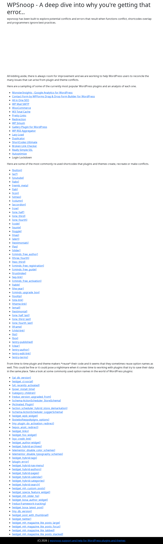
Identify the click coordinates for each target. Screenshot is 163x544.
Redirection (19, 119)
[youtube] (18, 178)
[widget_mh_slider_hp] (25, 496)
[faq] (15, 246)
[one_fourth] (19, 220)
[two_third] (18, 262)
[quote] (16, 227)
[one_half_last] (20, 315)
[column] (17, 200)
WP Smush (18, 123)
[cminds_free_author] (25, 254)
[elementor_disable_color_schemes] (33, 450)
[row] (15, 208)
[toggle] (16, 231)
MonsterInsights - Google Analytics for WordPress (42, 92)
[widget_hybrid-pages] (25, 473)
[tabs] (15, 181)
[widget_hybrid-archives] (27, 446)
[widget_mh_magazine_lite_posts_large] (36, 522)
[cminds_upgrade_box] (25, 292)
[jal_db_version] (21, 377)
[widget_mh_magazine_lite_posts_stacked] (37, 534)
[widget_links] (20, 431)
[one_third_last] (21, 319)
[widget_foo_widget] (24, 435)
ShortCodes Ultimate (24, 142)
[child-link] (18, 330)
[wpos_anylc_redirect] (25, 427)
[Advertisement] (81, 49)
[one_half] (18, 212)
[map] (15, 235)
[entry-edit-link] (21, 353)
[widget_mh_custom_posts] (28, 488)
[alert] (15, 239)
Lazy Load (18, 134)
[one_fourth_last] (22, 323)
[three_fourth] (20, 258)
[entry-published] (22, 342)
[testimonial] (19, 311)
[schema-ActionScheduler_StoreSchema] (36, 400)
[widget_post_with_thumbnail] (30, 515)
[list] (14, 334)
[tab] (15, 189)
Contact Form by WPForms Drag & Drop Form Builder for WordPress (53, 96)
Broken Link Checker (24, 146)
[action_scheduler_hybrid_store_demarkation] (39, 408)
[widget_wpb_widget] (25, 416)
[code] (16, 223)
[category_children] (23, 393)
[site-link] (17, 300)
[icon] (15, 193)
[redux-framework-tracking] (29, 503)
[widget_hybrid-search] (26, 484)
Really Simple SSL (22, 150)
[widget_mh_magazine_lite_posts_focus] (36, 526)
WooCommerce (21, 108)
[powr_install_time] (23, 389)
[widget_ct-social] (22, 381)
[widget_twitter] (21, 519)
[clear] (16, 346)
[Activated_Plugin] (23, 404)
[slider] (16, 250)
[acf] (15, 174)
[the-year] (18, 288)
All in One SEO (20, 100)
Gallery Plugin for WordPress (29, 127)
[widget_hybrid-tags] (24, 458)
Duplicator (18, 138)
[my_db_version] (22, 511)
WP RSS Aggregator (24, 131)
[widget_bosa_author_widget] (30, 500)
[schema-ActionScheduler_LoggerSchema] (37, 412)
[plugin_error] (20, 461)
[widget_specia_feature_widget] (31, 492)
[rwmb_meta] (20, 185)
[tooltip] (17, 296)
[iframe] (17, 326)
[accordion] (19, 204)
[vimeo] (16, 197)
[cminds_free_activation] (26, 281)
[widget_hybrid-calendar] (27, 477)
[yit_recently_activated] (25, 385)
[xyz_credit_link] (21, 438)
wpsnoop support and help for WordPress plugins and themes (87, 540)
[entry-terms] (20, 357)
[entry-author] (20, 349)
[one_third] (18, 216)
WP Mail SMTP (20, 104)
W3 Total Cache (21, 111)
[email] (16, 307)
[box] (15, 338)
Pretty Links (19, 115)
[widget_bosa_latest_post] (27, 507)
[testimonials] (20, 242)
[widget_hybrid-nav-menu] (28, 465)
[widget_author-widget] (26, 442)
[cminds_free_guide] (24, 269)
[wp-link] (17, 277)
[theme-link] (19, 304)
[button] (17, 170)
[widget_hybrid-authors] (26, 469)
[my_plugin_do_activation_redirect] (33, 423)
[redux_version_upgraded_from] (31, 396)
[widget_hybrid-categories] (28, 480)
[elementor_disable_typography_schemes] (37, 454)
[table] (16, 284)
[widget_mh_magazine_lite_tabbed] (33, 530)
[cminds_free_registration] (28, 265)
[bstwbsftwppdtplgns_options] (30, 419)
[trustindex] (19, 273)
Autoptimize (19, 153)
